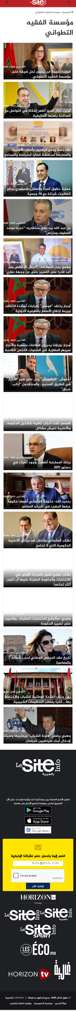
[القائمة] (69, 4)
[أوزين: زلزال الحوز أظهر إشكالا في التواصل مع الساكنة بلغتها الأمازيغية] (38, 99)
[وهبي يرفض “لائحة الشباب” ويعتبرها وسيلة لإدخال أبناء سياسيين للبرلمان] (38, 724)
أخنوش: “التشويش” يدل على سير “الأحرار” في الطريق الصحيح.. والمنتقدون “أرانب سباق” (39, 384)
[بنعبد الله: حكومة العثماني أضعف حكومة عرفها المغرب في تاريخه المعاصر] (38, 490)
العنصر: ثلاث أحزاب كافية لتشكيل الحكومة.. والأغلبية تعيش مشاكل (38, 426)
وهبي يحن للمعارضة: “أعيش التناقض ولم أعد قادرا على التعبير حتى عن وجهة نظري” (38, 269)
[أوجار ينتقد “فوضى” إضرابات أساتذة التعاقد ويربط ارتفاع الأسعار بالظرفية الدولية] (38, 294)
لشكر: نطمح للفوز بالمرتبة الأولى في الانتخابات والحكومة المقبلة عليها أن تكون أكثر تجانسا (39, 580)
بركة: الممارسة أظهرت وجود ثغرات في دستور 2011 (42, 465)
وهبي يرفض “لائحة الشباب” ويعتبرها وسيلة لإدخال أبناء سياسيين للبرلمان (37, 738)
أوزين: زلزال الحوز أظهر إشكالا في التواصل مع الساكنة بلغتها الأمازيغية (38, 113)
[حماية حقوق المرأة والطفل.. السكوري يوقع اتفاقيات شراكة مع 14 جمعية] (38, 177)
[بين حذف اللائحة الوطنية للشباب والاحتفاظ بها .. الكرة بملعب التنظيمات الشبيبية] (38, 685)
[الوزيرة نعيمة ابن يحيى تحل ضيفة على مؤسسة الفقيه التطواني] (38, 60)
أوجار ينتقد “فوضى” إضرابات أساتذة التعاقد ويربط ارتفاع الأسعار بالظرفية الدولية (38, 308)
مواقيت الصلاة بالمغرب (21, 1003)
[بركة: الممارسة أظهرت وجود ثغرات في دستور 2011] (38, 450)
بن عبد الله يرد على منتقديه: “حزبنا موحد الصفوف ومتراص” (39, 230)
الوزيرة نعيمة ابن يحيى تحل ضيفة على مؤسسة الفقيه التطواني (41, 74)
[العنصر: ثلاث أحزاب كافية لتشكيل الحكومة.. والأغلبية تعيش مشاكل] (38, 411)
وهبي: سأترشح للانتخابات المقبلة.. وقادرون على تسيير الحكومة (38, 621)
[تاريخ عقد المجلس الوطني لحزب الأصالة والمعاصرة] (38, 646)
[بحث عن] (7, 4)
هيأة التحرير (60, 1003)
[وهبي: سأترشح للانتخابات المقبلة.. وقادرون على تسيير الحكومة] (38, 607)
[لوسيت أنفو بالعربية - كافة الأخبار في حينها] (38, 3)
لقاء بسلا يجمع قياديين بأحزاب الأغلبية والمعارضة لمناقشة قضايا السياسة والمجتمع (37, 152)
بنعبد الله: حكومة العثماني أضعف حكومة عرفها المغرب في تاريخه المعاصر (39, 504)
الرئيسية (66, 12)
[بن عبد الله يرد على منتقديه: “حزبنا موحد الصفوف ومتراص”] (38, 216)
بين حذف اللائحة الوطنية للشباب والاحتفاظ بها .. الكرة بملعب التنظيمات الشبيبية (37, 699)
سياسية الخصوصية (43, 1003)
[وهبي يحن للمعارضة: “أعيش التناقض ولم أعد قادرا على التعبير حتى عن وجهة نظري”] (38, 255)
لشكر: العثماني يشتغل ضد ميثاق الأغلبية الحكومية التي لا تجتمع (39, 543)
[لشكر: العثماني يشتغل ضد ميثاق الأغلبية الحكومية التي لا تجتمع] (38, 529)
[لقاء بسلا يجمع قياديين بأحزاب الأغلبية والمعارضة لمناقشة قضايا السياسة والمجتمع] (38, 138)
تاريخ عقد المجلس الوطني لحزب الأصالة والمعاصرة (41, 660)
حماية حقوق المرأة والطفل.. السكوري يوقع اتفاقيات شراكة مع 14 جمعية (39, 191)
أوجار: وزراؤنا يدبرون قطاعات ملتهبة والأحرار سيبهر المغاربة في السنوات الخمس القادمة (38, 347)
